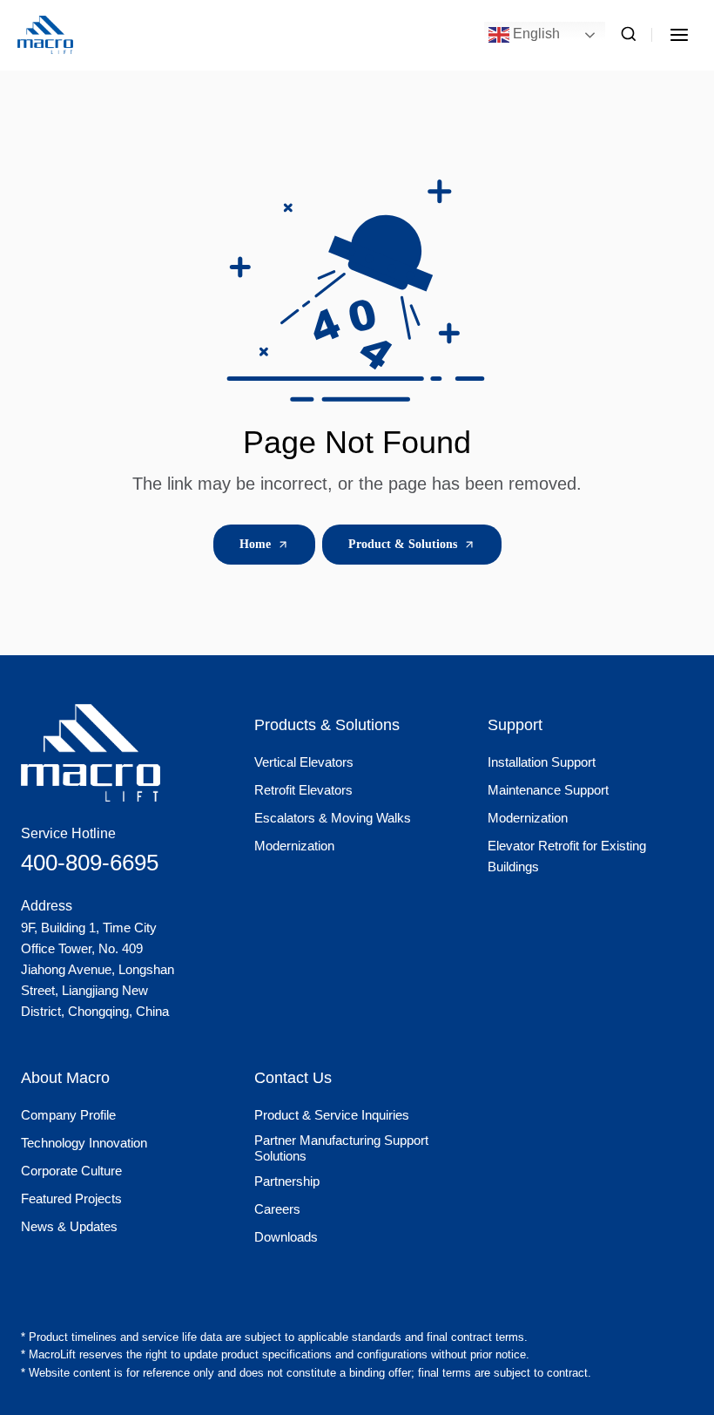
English (534, 33)
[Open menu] (679, 34)
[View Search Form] (628, 35)
